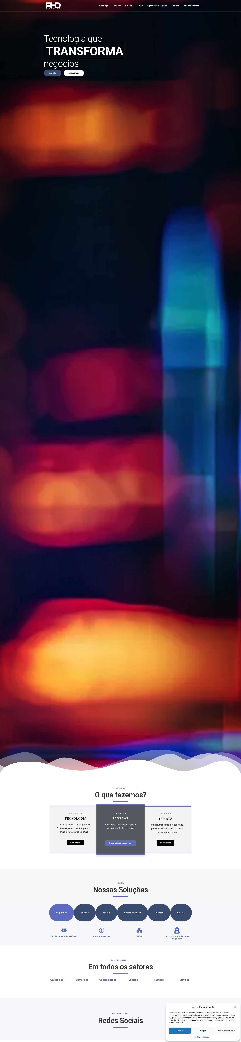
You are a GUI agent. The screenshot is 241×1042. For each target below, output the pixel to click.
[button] (235, 1007)
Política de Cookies (201, 1037)
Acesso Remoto (191, 5)
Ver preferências (226, 1030)
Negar (203, 1030)
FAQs (140, 5)
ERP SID (129, 5)
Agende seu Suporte (157, 5)
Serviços (116, 5)
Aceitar (180, 1030)
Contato (175, 5)
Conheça (103, 5)
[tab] (61, 912)
